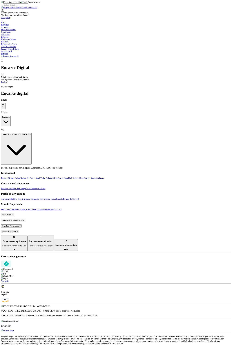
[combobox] (3, 106)
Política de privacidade (20, 199)
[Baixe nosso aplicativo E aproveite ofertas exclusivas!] (40, 249)
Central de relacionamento (12, 220)
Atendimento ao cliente (35, 188)
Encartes (4, 178)
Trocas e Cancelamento (53, 199)
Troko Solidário (47, 178)
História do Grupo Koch (30, 178)
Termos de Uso (36, 199)
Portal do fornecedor (9, 209)
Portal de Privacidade (10, 226)
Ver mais (4, 281)
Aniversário (6, 199)
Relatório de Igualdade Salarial (67, 178)
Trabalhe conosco (54, 209)
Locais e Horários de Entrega (13, 188)
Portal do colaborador (38, 209)
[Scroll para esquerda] (2, 20)
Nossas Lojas (14, 178)
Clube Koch (23, 209)
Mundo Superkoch (9, 232)
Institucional (7, 215)
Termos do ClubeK (71, 199)
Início (3, 82)
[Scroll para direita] (2, 59)
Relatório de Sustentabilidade (92, 178)
